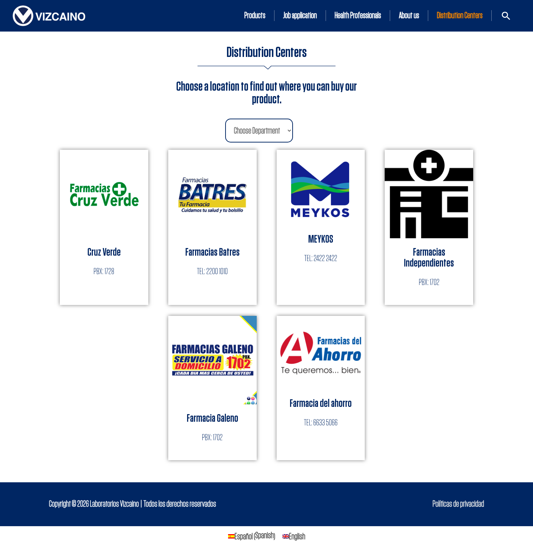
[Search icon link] (506, 15)
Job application (300, 15)
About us (409, 15)
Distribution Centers (460, 15)
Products (254, 15)
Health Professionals (358, 15)
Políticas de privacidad (458, 504)
